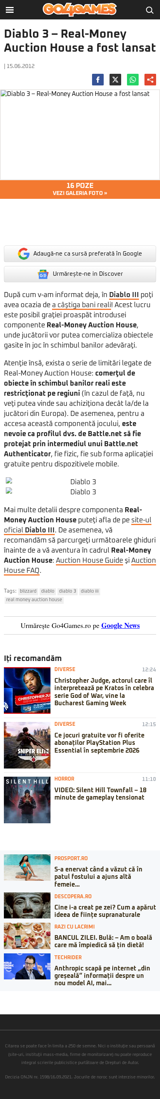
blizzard (28, 591)
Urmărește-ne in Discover (88, 274)
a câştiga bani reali (81, 305)
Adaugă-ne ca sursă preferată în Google (87, 254)
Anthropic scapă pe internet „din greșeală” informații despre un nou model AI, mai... (102, 975)
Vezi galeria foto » (80, 189)
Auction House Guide (89, 560)
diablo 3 (67, 591)
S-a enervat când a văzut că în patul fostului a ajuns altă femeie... (98, 876)
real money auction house (34, 600)
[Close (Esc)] (2, 996)
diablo (47, 591)
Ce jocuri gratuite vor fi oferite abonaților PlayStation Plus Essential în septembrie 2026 (99, 742)
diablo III (90, 591)
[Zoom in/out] (21, 996)
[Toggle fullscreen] (14, 996)
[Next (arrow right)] (8, 1004)
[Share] (8, 996)
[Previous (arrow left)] (2, 1004)
